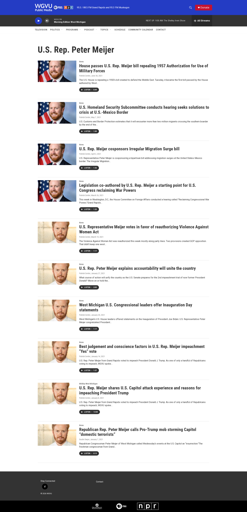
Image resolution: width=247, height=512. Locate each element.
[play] (38, 20)
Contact (161, 30)
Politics (55, 30)
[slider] (51, 20)
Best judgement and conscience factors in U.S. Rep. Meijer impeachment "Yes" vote (142, 349)
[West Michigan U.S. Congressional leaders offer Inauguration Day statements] (57, 310)
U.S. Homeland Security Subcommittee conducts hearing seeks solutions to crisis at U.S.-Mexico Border (144, 110)
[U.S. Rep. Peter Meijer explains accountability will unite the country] (57, 274)
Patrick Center (84, 76)
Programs (72, 30)
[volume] (47, 21)
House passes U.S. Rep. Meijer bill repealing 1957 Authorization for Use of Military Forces (143, 68)
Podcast (89, 30)
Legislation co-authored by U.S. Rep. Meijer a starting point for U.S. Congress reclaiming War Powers (137, 188)
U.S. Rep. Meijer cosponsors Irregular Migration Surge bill (129, 148)
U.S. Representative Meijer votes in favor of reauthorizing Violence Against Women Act (144, 229)
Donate (204, 7)
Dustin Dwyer (84, 439)
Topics (104, 30)
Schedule (120, 30)
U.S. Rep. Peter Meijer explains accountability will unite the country (137, 268)
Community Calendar (140, 30)
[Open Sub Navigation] (62, 30)
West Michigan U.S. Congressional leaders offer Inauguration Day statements (135, 307)
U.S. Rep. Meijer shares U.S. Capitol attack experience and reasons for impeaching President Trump (140, 390)
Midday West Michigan (88, 384)
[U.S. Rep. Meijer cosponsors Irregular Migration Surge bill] (57, 154)
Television (41, 30)
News (81, 61)
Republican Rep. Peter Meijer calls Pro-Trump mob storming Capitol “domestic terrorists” (137, 432)
